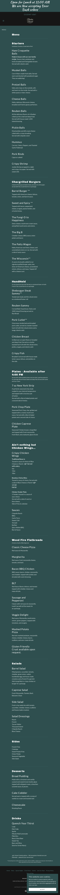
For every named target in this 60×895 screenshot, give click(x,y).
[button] (6, 20)
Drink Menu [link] (27, 870)
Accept (42, 889)
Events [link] (34, 870)
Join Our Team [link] (41, 870)
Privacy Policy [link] (50, 870)
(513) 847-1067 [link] (30, 14)
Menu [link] (12, 870)
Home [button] (8, 870)
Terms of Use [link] (30, 873)
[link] (30, 21)
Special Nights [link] (19, 870)
